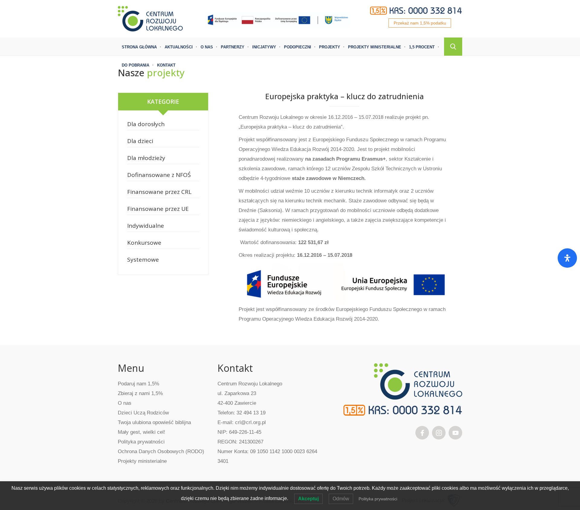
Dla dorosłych (146, 124)
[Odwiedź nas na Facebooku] (422, 432)
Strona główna (139, 47)
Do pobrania (135, 65)
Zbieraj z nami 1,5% (140, 393)
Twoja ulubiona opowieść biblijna (154, 422)
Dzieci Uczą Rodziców (143, 413)
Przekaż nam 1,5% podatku (420, 23)
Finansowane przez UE (158, 209)
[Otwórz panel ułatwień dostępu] (567, 258)
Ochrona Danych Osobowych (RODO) (161, 451)
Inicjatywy (264, 47)
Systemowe (143, 259)
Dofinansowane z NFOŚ (159, 175)
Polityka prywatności (141, 442)
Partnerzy (232, 47)
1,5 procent (422, 47)
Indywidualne (145, 226)
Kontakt (166, 65)
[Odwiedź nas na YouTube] (456, 432)
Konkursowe (144, 243)
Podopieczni (297, 47)
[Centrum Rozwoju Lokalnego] (150, 18)
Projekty (329, 47)
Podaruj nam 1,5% (138, 384)
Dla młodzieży (146, 158)
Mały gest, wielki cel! (141, 432)
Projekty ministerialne (374, 47)
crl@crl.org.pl (250, 422)
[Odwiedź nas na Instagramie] (439, 432)
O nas (207, 47)
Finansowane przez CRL (159, 192)
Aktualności (179, 47)
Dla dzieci (140, 141)
